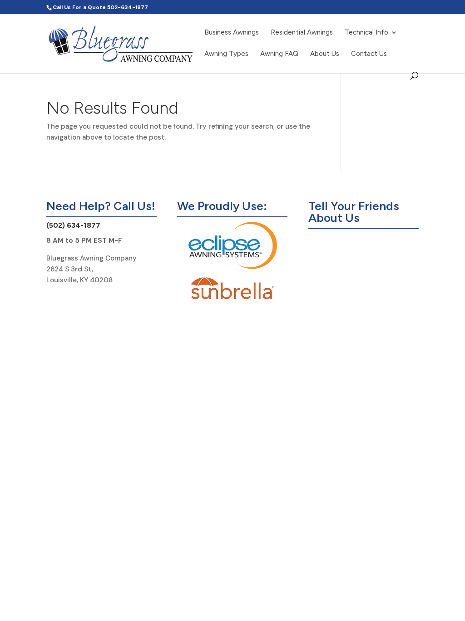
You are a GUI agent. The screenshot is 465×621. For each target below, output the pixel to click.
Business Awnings (231, 32)
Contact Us (369, 54)
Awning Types (226, 54)
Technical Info (366, 32)
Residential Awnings (302, 32)
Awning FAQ (279, 54)
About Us (324, 54)
